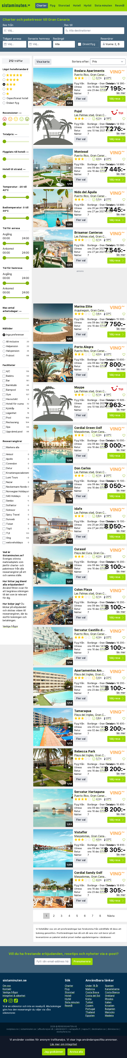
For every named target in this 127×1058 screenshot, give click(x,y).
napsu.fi (86, 1029)
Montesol (81, 151)
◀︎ (37, 86)
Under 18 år (91, 985)
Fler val (80, 98)
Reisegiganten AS (67, 1026)
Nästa (110, 915)
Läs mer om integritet (63, 1044)
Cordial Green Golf (88, 427)
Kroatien (109, 1005)
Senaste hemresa (39, 38)
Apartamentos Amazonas (93, 670)
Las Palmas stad (84, 115)
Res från (8, 25)
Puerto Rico (81, 74)
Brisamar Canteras (88, 232)
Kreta (88, 999)
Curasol (80, 549)
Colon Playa (83, 589)
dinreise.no (113, 1029)
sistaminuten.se (28, 1029)
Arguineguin (81, 310)
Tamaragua (82, 711)
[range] (4, 124)
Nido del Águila (85, 192)
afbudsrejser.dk (45, 1029)
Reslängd (58, 38)
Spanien (109, 985)
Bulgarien (110, 1009)
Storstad (64, 5)
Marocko (110, 1012)
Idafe (78, 508)
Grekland (109, 995)
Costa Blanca (112, 992)
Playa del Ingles (83, 674)
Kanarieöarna (112, 989)
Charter (42, 5)
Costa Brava (92, 992)
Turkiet (89, 1002)
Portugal (90, 1009)
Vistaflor (80, 832)
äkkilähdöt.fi (61, 1029)
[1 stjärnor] (16, 93)
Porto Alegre (83, 347)
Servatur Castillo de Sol (92, 630)
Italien (108, 1002)
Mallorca (90, 989)
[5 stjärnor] (16, 75)
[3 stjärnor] (16, 84)
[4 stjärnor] (16, 79)
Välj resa (114, 98)
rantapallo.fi (74, 1029)
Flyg (52, 5)
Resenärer (107, 38)
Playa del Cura (83, 553)
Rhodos (109, 999)
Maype (79, 387)
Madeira (109, 1015)
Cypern (89, 1005)
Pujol (78, 111)
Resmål (119, 5)
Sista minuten (103, 5)
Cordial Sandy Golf (88, 872)
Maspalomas (81, 431)
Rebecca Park (84, 751)
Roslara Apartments (89, 70)
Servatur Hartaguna (89, 791)
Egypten (90, 1015)
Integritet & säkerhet (14, 995)
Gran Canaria (98, 74)
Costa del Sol (92, 995)
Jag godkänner (53, 1051)
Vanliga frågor (10, 626)
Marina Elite (83, 306)
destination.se (99, 1029)
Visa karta (43, 61)
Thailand (90, 1012)
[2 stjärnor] (16, 89)
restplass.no (12, 1029)
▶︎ (70, 86)
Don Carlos (82, 468)
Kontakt (7, 989)
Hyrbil (87, 5)
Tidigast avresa (12, 38)
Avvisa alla (76, 1051)
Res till (68, 25)
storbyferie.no (64, 1032)
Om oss (7, 985)
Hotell (77, 5)
